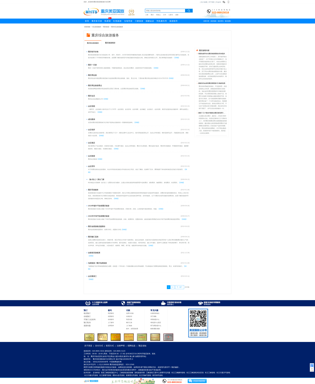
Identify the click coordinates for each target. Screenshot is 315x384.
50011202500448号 (100, 362)
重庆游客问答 (204, 50)
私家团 (107, 20)
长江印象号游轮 (145, 375)
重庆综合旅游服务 (117, 27)
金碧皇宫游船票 (94, 253)
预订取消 (87, 323)
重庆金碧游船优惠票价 (96, 226)
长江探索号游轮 (105, 375)
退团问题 (87, 326)
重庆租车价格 (93, 52)
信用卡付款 (130, 313)
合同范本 (111, 325)
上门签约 (111, 322)
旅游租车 (173, 21)
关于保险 (153, 316)
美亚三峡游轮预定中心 (109, 373)
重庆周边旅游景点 (95, 85)
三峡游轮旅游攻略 (126, 373)
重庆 (152, 15)
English (218, 2)
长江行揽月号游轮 (223, 373)
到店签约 (111, 313)
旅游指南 (213, 21)
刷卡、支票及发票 (132, 329)
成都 (176, 15)
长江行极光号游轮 (91, 375)
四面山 (158, 15)
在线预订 (87, 316)
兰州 (164, 15)
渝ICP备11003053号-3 (124, 359)
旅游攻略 (228, 21)
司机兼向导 (162, 21)
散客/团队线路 (155, 329)
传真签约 (111, 316)
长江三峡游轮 (210, 373)
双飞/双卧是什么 (155, 325)
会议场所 (91, 130)
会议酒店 (91, 143)
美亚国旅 (87, 27)
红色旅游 (117, 21)
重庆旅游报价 (110, 43)
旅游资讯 (221, 21)
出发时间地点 (154, 313)
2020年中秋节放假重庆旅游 (98, 216)
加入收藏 (204, 2)
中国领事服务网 (115, 362)
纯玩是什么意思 (155, 322)
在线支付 (129, 316)
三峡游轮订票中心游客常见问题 (158, 373)
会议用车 (91, 166)
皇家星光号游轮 (132, 375)
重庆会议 (91, 96)
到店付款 (129, 319)
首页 (87, 21)
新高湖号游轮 (157, 375)
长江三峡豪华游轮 (178, 373)
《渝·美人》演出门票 (96, 179)
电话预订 (87, 313)
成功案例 (91, 119)
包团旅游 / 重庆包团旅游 (97, 263)
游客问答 (206, 21)
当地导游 (128, 21)
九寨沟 (170, 15)
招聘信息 (131, 346)
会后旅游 (91, 156)
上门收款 (129, 325)
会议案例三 (92, 276)
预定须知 (142, 346)
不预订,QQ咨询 (89, 319)
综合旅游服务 (96, 27)
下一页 (179, 287)
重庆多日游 (97, 21)
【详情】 (177, 58)
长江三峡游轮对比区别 (195, 373)
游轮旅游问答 (139, 373)
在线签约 (111, 319)
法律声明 (121, 346)
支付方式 (99, 346)
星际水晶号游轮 (119, 375)
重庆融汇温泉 (93, 237)
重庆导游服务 (93, 190)
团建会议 (150, 21)
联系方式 (110, 346)
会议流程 (91, 106)
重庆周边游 (92, 75)
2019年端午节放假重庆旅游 (98, 206)
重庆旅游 (106, 27)
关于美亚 (211, 2)
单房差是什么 (154, 319)
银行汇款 (129, 322)
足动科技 (96, 373)
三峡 (146, 15)
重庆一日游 (92, 65)
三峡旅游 (139, 21)
